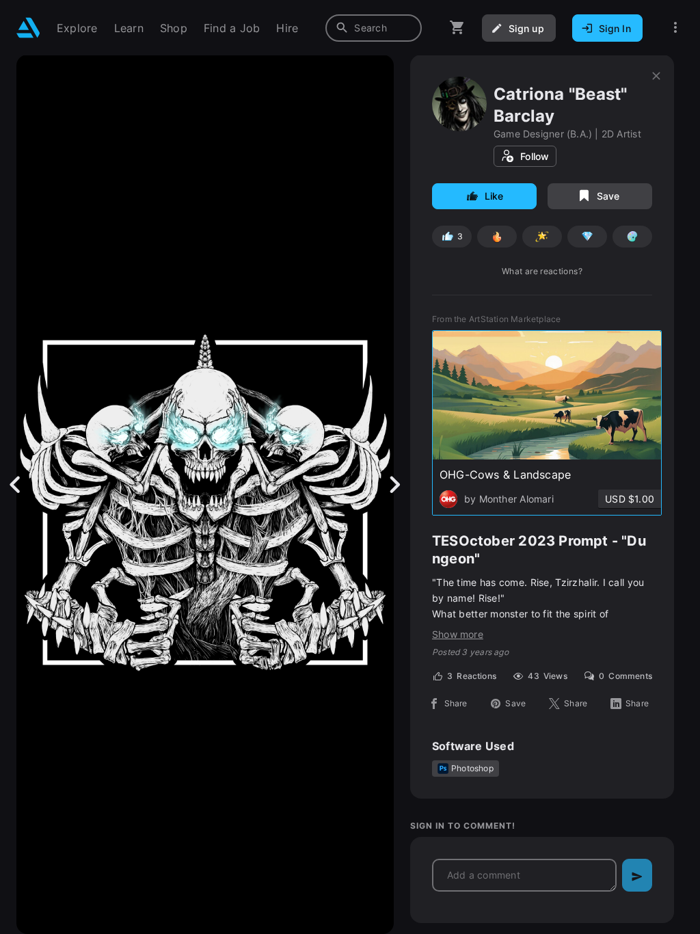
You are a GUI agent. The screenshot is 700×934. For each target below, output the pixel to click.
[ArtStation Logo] (28, 27)
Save (608, 196)
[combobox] (373, 28)
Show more (457, 634)
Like (494, 196)
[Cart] (457, 28)
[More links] (675, 28)
